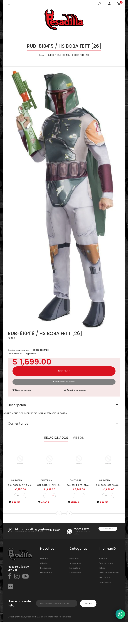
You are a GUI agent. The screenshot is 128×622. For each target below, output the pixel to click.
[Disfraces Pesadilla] (64, 20)
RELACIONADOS (56, 437)
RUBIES (11, 337)
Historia (44, 558)
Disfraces (74, 558)
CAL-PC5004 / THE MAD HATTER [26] (26, 485)
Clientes (44, 563)
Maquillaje (74, 567)
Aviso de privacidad (109, 572)
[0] (118, 4)
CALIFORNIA (16, 480)
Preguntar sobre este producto (65, 382)
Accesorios (75, 563)
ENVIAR (88, 603)
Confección (75, 572)
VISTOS (78, 437)
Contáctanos (108, 529)
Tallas (102, 567)
